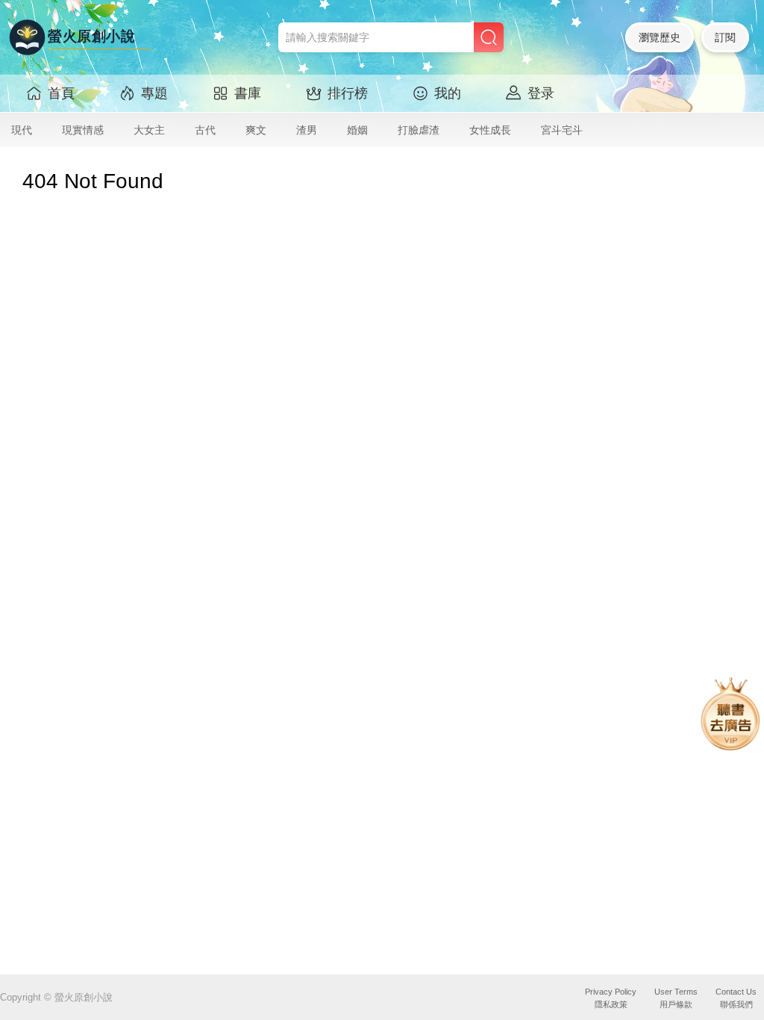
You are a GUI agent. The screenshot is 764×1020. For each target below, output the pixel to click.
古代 (205, 130)
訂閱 (725, 37)
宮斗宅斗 (562, 130)
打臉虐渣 (418, 130)
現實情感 (83, 130)
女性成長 (490, 130)
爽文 (255, 130)
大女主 (149, 130)
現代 (21, 130)
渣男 (306, 130)
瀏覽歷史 (659, 37)
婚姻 (357, 130)
